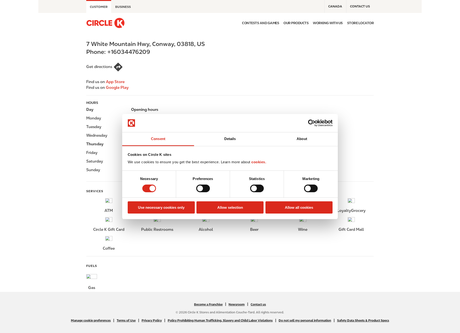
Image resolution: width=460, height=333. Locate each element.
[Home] (105, 23)
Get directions (99, 66)
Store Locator (360, 23)
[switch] (203, 188)
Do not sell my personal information (305, 320)
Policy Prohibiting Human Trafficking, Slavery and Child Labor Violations (220, 320)
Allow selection (230, 207)
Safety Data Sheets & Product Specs (363, 320)
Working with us (328, 23)
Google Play (117, 87)
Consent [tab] (158, 139)
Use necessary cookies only (161, 207)
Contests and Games (260, 23)
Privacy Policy (152, 320)
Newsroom (237, 304)
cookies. (258, 162)
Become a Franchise (208, 304)
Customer (99, 7)
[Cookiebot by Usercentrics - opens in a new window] (312, 123)
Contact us (360, 6)
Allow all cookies (299, 207)
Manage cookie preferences (91, 320)
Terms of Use (126, 320)
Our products (296, 23)
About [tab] (302, 139)
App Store (115, 81)
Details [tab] (230, 139)
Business (123, 7)
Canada (335, 6)
